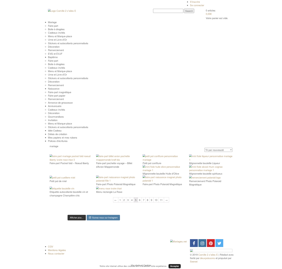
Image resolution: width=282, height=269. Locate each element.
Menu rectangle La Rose (109, 191)
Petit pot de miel (58, 181)
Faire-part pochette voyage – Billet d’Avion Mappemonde (114, 164)
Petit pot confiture (152, 163)
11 (161, 200)
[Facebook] (194, 243)
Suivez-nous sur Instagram (105, 217)
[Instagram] (202, 243)
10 (156, 200)
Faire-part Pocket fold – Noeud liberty (69, 163)
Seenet (193, 261)
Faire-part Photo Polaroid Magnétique (115, 184)
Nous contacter (56, 253)
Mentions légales (57, 250)
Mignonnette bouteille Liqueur (204, 163)
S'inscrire (195, 1)
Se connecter (197, 5)
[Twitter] (219, 243)
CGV (50, 246)
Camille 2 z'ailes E (208, 254)
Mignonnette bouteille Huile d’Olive (161, 173)
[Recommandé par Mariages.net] (178, 241)
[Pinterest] (211, 243)
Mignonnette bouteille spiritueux (205, 173)
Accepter (174, 266)
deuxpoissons (207, 258)
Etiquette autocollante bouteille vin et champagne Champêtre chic (69, 193)
